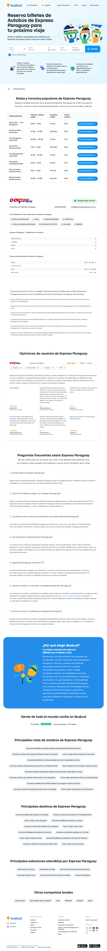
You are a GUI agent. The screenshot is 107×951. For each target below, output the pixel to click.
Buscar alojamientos (19, 55)
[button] (24, 49)
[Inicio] (9, 89)
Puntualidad (31, 367)
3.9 (53, 367)
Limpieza (47, 367)
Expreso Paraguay (37, 363)
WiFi (61, 367)
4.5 (21, 367)
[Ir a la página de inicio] (14, 5)
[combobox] (15, 49)
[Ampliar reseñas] (95, 365)
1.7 (64, 367)
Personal (15, 367)
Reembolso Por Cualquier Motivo (67, 596)
